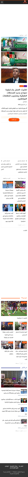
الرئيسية (21, 86)
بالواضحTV (24, 323)
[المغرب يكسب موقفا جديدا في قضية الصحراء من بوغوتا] (7, 326)
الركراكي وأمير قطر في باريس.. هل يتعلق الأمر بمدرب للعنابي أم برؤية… (14, 423)
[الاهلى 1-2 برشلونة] (14, 308)
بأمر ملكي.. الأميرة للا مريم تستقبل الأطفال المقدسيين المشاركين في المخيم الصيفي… (14, 383)
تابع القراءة (14, 120)
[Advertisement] (14, 19)
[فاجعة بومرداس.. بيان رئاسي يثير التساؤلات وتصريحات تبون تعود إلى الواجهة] (21, 345)
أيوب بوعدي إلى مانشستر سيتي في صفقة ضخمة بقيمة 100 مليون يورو (14, 411)
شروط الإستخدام (14, 468)
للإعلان (7, 466)
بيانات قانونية (14, 466)
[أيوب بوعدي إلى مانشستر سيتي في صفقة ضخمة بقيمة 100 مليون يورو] (8, 207)
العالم (24, 205)
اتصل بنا (21, 466)
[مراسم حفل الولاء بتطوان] (7, 345)
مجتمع (25, 86)
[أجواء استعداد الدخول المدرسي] (21, 326)
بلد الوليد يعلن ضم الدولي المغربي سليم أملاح (6, 167)
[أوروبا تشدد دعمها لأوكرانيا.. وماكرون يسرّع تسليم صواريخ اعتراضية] (20, 207)
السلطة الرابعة (23, 302)
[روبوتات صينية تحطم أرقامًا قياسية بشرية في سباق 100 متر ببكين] (8, 184)
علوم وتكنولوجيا (10, 182)
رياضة (12, 205)
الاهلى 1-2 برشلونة (22, 318)
